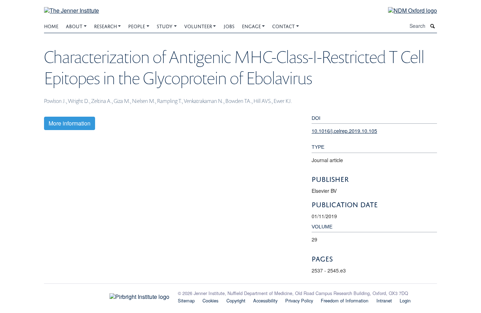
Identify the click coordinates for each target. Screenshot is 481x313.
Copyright (235, 300)
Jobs (229, 25)
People (136, 25)
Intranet (384, 300)
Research (105, 25)
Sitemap (186, 300)
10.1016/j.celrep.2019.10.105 (344, 130)
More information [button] (69, 123)
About (74, 25)
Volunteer (198, 25)
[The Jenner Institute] (71, 6)
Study (165, 25)
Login (405, 300)
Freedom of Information (344, 300)
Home (51, 25)
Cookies (210, 300)
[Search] (433, 26)
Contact (283, 25)
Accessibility (265, 300)
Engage (251, 25)
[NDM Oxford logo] (407, 10)
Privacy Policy (299, 300)
